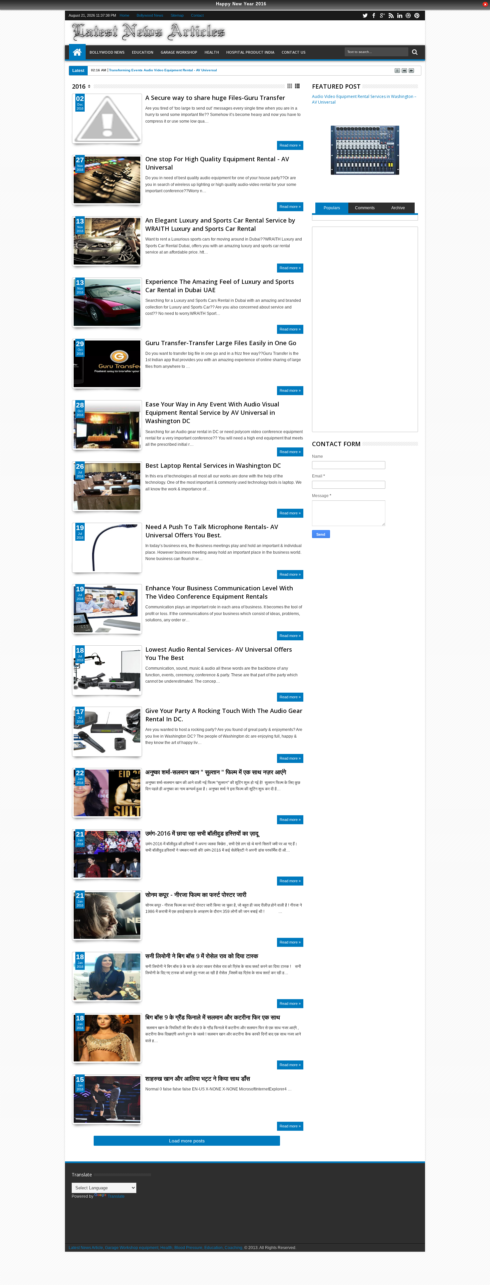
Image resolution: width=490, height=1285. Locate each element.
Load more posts (187, 1140)
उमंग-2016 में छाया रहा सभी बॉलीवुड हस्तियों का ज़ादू (201, 833)
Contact (197, 15)
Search (414, 52)
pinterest (417, 15)
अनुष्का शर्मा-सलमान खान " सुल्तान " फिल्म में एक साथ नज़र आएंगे (215, 772)
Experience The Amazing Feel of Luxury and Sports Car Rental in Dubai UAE (219, 286)
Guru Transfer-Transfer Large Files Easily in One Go (220, 343)
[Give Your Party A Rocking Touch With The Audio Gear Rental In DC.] (107, 732)
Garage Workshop (179, 52)
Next (76, 253)
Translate (116, 1196)
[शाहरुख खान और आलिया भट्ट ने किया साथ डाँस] (107, 1121)
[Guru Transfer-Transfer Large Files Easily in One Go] (107, 364)
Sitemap (177, 15)
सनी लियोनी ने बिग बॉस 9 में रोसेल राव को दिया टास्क (201, 956)
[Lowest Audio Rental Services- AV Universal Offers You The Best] (107, 670)
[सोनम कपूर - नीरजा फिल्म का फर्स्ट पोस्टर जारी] (107, 937)
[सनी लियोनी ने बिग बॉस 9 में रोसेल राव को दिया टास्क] (107, 998)
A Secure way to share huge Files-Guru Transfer (215, 98)
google (382, 15)
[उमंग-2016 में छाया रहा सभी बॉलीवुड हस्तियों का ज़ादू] (107, 876)
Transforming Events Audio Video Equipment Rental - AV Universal (163, 70)
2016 (78, 86)
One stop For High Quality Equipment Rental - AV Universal (217, 163)
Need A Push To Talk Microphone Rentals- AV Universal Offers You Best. (211, 531)
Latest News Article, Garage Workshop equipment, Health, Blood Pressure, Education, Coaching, (156, 1247)
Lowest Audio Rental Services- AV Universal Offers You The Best (218, 653)
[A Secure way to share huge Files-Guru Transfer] (107, 119)
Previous (137, 253)
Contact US (294, 52)
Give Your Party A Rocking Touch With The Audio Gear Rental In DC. (223, 715)
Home (124, 15)
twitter (365, 15)
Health (212, 52)
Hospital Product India (250, 52)
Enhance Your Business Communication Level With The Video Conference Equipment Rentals (219, 592)
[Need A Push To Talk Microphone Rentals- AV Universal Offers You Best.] (107, 548)
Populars (332, 208)
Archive (398, 208)
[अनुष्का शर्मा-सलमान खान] (107, 815)
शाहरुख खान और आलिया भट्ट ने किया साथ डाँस (197, 1078)
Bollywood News (150, 15)
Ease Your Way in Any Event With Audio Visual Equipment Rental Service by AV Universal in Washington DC (212, 412)
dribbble (408, 15)
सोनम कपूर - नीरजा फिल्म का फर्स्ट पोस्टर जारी (195, 895)
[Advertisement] (366, 328)
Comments (365, 208)
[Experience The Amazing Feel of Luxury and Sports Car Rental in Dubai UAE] (107, 302)
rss (391, 15)
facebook (373, 15)
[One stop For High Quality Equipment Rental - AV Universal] (107, 180)
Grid (290, 86)
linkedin (399, 15)
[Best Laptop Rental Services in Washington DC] (107, 486)
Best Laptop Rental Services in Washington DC (213, 465)
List (298, 86)
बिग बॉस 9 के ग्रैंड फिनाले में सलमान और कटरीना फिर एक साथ (212, 1017)
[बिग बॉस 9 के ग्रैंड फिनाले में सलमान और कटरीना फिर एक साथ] (107, 1038)
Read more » (290, 145)
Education (142, 52)
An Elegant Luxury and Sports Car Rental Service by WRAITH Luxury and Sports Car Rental (220, 224)
